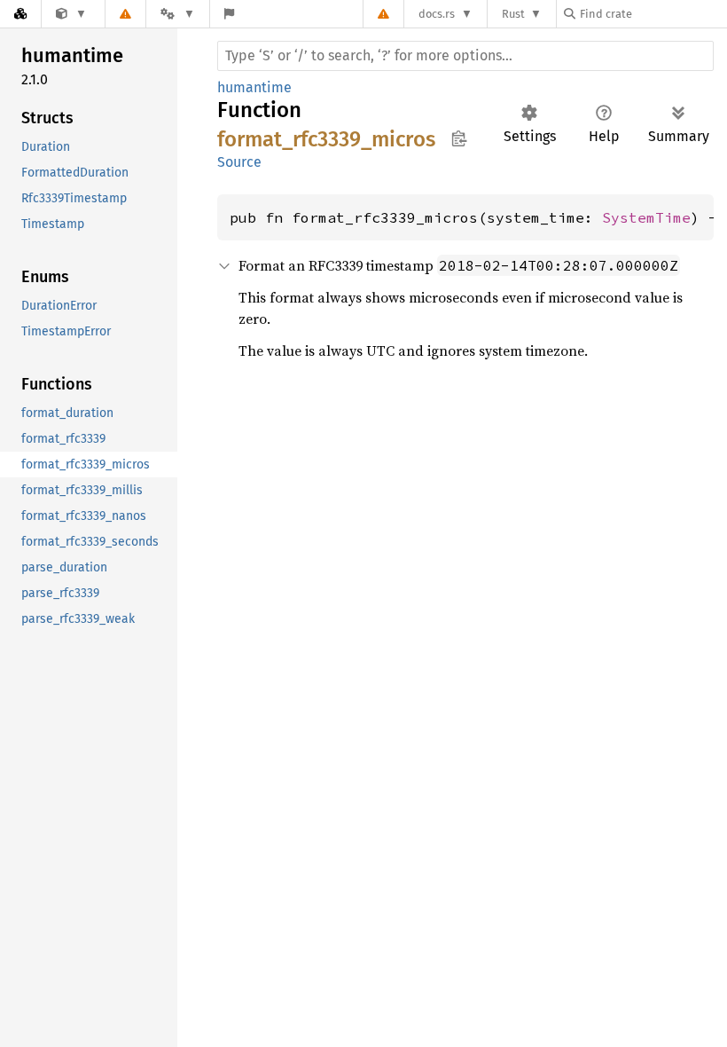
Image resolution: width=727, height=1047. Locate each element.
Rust (513, 13)
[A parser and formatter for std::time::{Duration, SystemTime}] (71, 14)
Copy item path (458, 138)
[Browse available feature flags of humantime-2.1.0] (229, 14)
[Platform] (177, 14)
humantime (254, 87)
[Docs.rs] (20, 14)
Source (239, 162)
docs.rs (436, 13)
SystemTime (646, 217)
